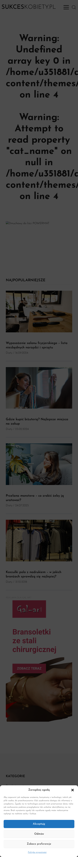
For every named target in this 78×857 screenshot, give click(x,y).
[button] (72, 790)
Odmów (39, 834)
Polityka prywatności (37, 852)
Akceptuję (39, 824)
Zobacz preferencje (39, 844)
